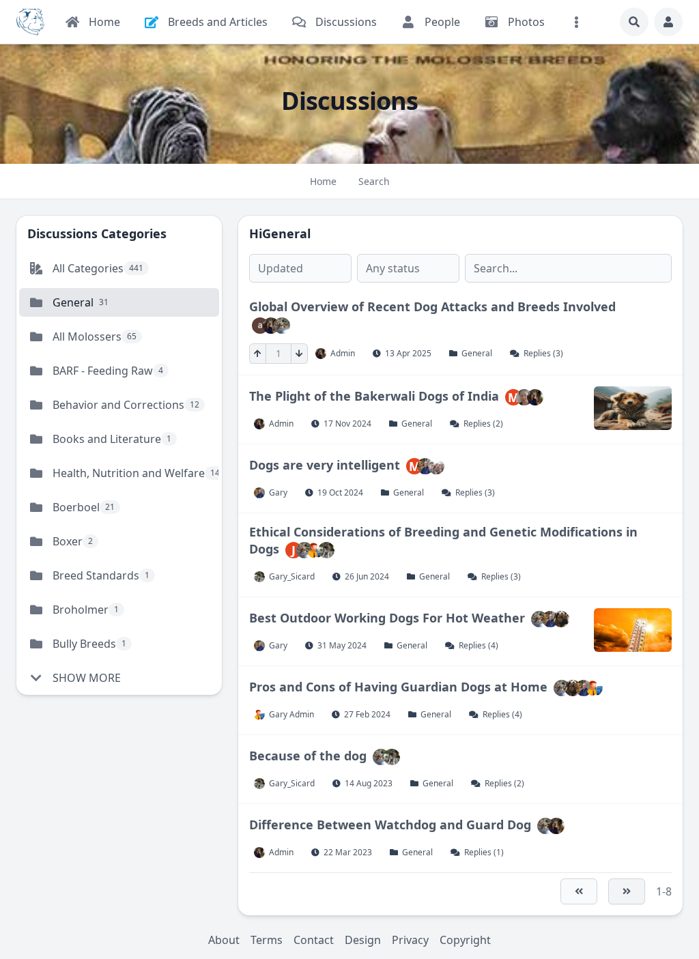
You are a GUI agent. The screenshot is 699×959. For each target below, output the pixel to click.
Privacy (410, 939)
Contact (314, 939)
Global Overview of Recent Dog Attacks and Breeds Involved (432, 306)
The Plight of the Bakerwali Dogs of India (374, 395)
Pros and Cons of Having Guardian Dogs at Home (398, 686)
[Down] (299, 353)
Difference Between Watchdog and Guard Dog (390, 824)
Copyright (465, 939)
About (224, 939)
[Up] (257, 353)
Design (363, 939)
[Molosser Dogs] (30, 21)
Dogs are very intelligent (326, 464)
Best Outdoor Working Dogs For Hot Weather (387, 618)
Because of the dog (308, 755)
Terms (267, 939)
